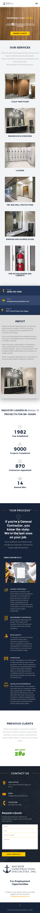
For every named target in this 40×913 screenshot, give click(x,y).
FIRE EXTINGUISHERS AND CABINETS (19, 275)
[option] (20, 752)
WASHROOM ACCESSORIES (20, 136)
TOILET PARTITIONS (20, 102)
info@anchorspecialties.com (20, 896)
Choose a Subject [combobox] (9, 835)
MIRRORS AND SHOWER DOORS (20, 239)
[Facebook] (20, 905)
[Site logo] (8, 3)
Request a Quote (20, 33)
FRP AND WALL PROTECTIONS (20, 205)
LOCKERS (20, 170)
